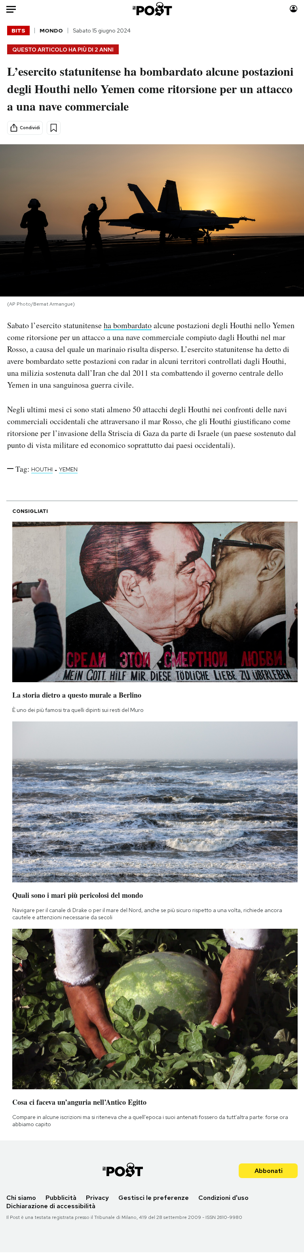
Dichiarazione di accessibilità (50, 1206)
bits (18, 30)
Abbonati (269, 1171)
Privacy (97, 1198)
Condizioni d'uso (223, 1198)
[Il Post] (152, 9)
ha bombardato (128, 325)
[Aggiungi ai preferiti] (53, 127)
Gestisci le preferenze (153, 1198)
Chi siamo (21, 1198)
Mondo (51, 30)
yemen (68, 469)
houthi (42, 469)
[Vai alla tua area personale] (293, 9)
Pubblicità (61, 1198)
